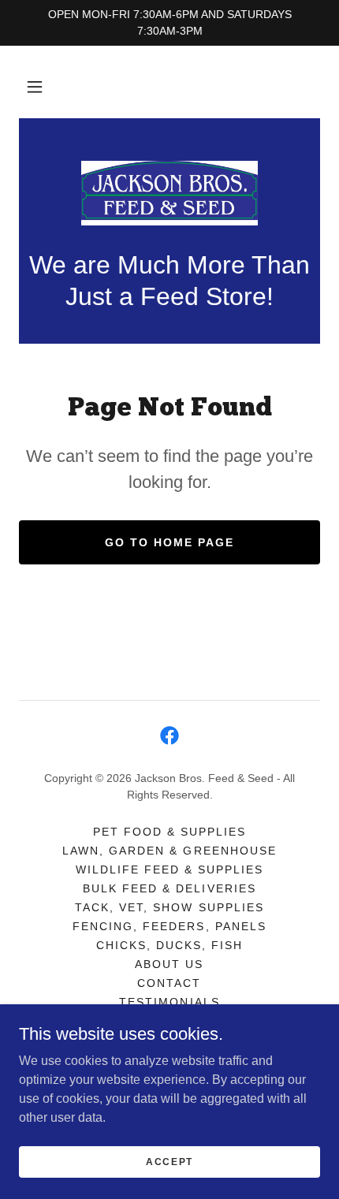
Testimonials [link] (169, 1002)
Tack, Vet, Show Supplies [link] (169, 907)
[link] (169, 193)
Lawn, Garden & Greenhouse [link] (169, 850)
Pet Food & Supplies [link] (169, 831)
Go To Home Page (169, 542)
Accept (169, 1161)
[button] (34, 86)
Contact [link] (169, 983)
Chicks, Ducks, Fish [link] (169, 945)
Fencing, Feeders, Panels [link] (169, 926)
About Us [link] (169, 964)
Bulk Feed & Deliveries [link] (169, 888)
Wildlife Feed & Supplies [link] (169, 869)
